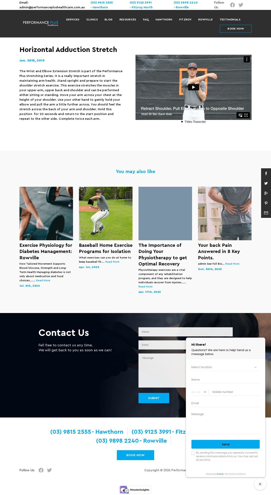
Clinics (92, 19)
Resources (127, 19)
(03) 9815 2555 (102, 2)
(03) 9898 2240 (117, 441)
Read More (43, 280)
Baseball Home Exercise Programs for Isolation (106, 248)
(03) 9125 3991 (141, 2)
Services (73, 19)
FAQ (146, 19)
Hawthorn (164, 19)
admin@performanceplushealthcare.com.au (52, 7)
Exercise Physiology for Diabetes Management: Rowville (45, 251)
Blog (108, 19)
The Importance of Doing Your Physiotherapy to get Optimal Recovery (162, 254)
